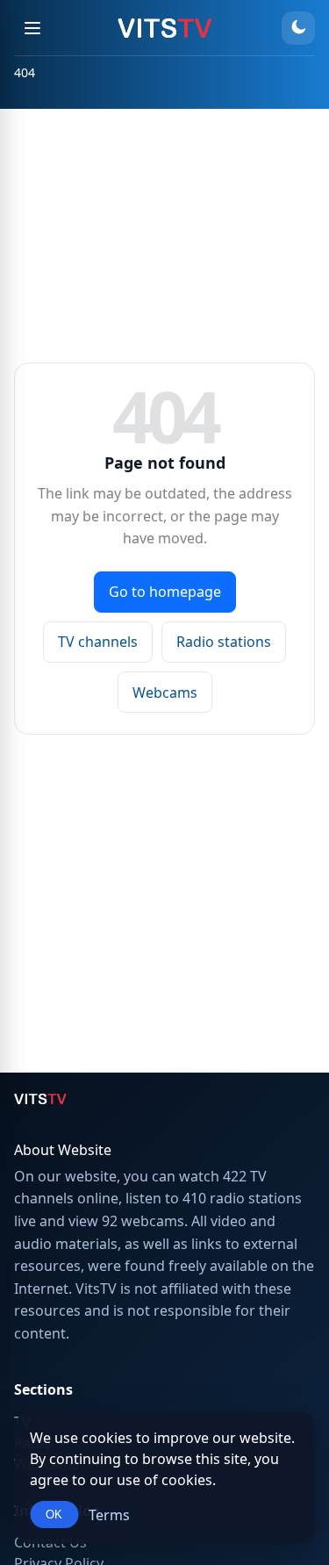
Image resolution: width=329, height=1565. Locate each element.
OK (54, 1514)
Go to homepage (165, 591)
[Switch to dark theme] (298, 28)
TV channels (98, 641)
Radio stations (223, 641)
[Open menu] (32, 28)
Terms (109, 1515)
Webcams (164, 692)
